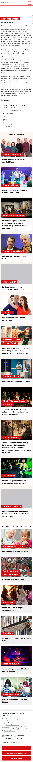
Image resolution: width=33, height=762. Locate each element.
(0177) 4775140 (9, 113)
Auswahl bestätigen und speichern (16, 753)
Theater (21, 25)
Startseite (3, 25)
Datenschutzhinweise (12, 725)
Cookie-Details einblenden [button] (9, 742)
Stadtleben (10, 25)
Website (8, 119)
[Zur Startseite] (8, 2)
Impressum (5, 727)
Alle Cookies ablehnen (16, 758)
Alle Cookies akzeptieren (16, 748)
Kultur (16, 25)
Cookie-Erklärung (9, 731)
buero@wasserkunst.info (12, 116)
